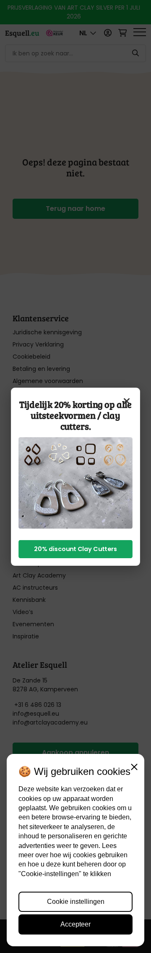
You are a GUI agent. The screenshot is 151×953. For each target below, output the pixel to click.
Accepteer (75, 924)
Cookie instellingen (75, 901)
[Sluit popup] (126, 400)
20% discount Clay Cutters (75, 548)
